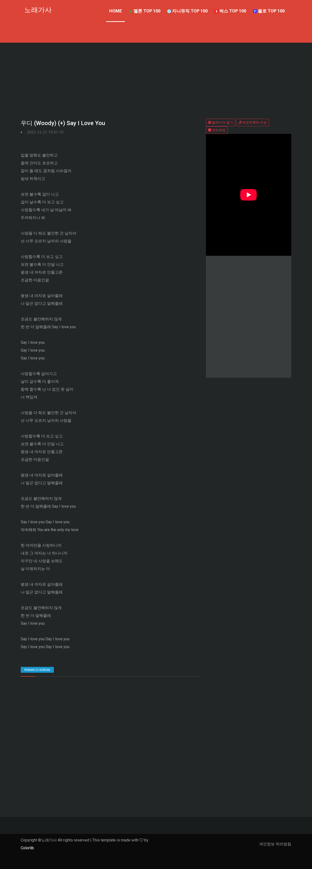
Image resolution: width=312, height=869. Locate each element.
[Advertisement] (156, 79)
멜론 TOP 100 (146, 10)
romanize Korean (37, 670)
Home (115, 10)
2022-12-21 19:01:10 (45, 132)
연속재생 (218, 130)
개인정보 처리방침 (275, 844)
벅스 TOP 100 (232, 10)
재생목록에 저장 (254, 122)
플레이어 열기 (222, 122)
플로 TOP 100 (271, 10)
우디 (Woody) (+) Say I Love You (63, 123)
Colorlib (27, 848)
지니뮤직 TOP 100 (189, 10)
